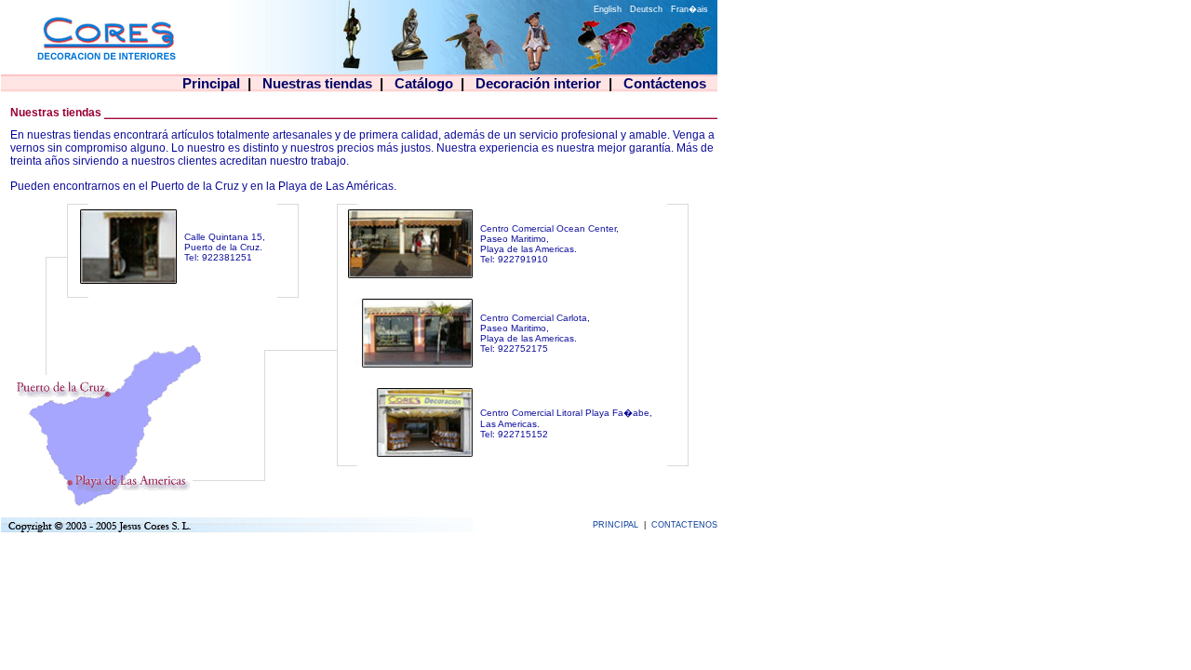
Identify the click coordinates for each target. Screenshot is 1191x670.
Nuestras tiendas (317, 83)
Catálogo (424, 83)
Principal (211, 83)
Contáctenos (664, 83)
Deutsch (647, 9)
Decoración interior (538, 83)
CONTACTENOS (684, 524)
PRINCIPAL (615, 524)
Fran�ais (689, 9)
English (609, 9)
